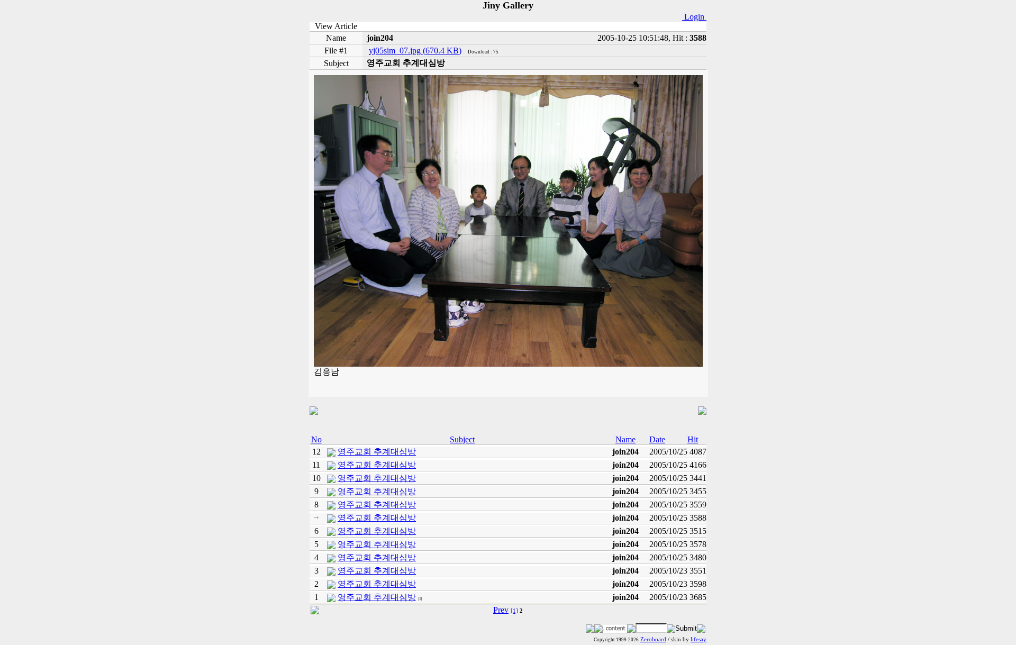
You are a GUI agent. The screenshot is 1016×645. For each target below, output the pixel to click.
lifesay (698, 639)
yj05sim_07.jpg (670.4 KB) (415, 50)
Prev (501, 609)
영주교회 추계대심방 (377, 451)
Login (694, 16)
